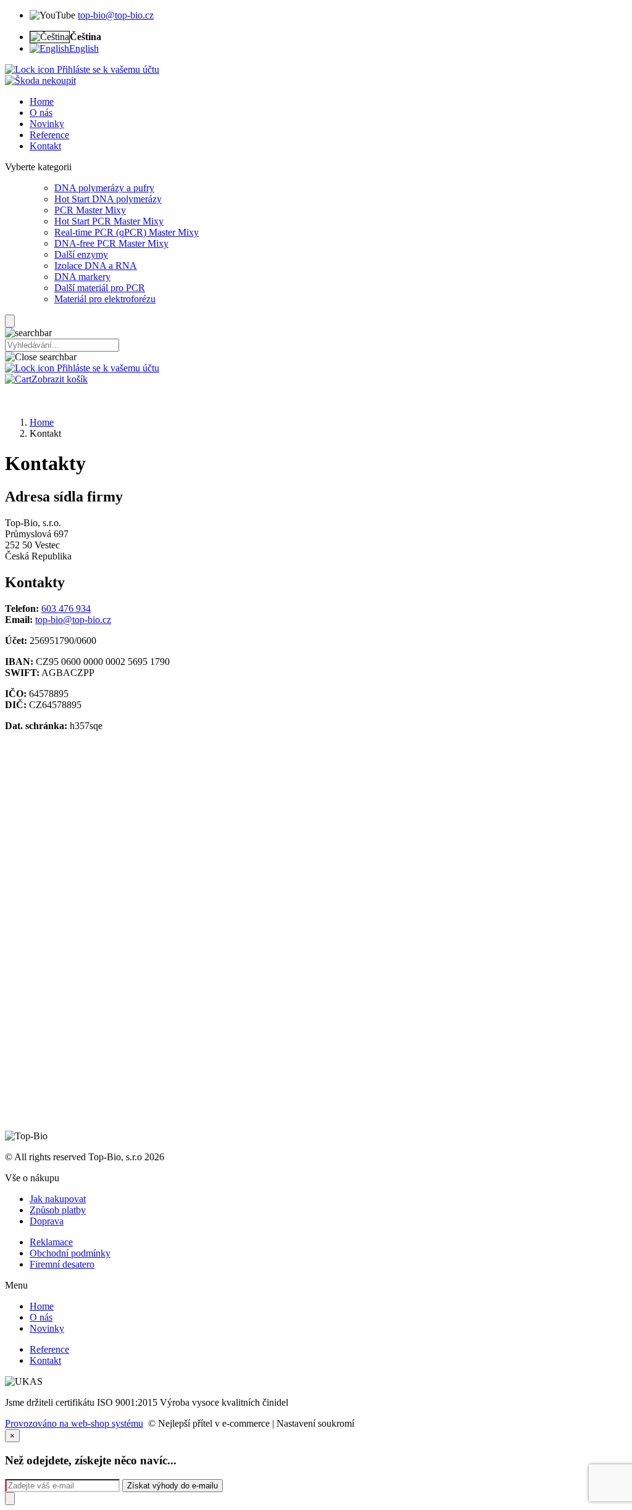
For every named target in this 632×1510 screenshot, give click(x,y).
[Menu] (10, 321)
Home (42, 422)
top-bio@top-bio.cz (116, 15)
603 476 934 (66, 608)
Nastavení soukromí (315, 1423)
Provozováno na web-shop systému (74, 1423)
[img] (40, 80)
